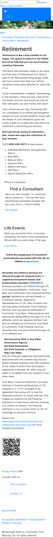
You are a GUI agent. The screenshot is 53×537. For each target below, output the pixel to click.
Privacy (6, 523)
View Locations (17, 484)
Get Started (11, 210)
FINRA (32, 282)
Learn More (10, 245)
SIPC (39, 282)
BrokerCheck (31, 261)
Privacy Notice (10, 471)
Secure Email (9, 510)
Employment (36, 519)
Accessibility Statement (14, 519)
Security (17, 523)
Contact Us (15, 493)
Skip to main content (11, 6)
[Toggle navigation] (8, 16)
